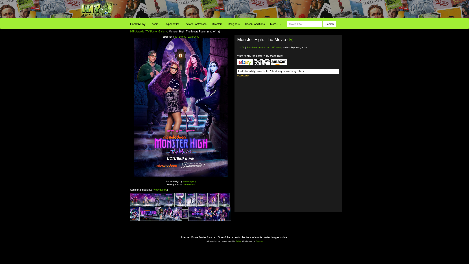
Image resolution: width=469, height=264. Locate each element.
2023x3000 (193, 36)
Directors (217, 24)
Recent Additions (255, 24)
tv (290, 39)
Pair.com (259, 241)
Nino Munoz (189, 184)
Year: (155, 24)
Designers (234, 24)
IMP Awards (137, 31)
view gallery (160, 189)
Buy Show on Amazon (258, 47)
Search (330, 24)
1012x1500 (180, 36)
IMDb (241, 47)
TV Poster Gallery (156, 31)
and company (189, 181)
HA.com (276, 47)
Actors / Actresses (196, 24)
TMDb (238, 241)
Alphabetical (173, 24)
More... (274, 24)
